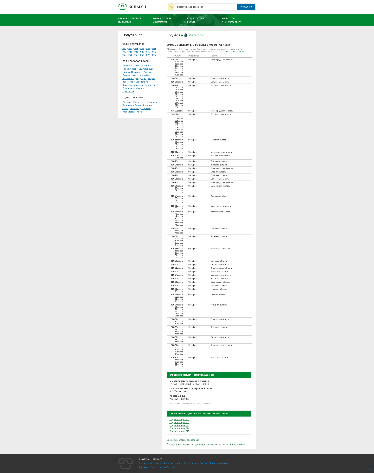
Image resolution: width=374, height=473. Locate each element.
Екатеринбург (146, 69)
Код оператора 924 (179, 428)
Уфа (143, 78)
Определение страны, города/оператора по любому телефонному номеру (206, 444)
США (125, 108)
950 (148, 51)
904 (142, 48)
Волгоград (127, 81)
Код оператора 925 (179, 431)
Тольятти (150, 85)
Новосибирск (129, 69)
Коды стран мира (218, 463)
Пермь (151, 78)
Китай (140, 111)
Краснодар (128, 88)
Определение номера (150, 463)
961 (130, 55)
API (174, 467)
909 (124, 51)
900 (124, 48)
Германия (127, 105)
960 (124, 55)
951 (154, 51)
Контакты (144, 467)
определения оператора (235, 51)
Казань (126, 75)
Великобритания (143, 105)
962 (136, 55)
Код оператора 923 (179, 425)
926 (136, 51)
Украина (126, 102)
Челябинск (145, 75)
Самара (147, 72)
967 (142, 55)
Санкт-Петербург (142, 65)
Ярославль (128, 91)
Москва (126, 65)
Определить (246, 6)
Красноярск (141, 81)
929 (142, 51)
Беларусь (152, 102)
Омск (135, 75)
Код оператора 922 (179, 422)
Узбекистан (128, 111)
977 (148, 55)
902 (130, 48)
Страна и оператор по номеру (129, 20)
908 (154, 48)
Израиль (145, 108)
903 (136, 48)
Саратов (138, 85)
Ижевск (140, 88)
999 (154, 55)
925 (130, 51)
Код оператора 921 (179, 419)
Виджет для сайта (160, 467)
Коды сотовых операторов (162, 20)
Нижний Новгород (131, 72)
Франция (134, 108)
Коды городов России (196, 20)
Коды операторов (173, 463)
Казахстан (138, 102)
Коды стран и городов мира (231, 20)
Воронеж (127, 85)
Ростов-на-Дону (130, 78)
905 (148, 48)
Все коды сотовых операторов (183, 440)
